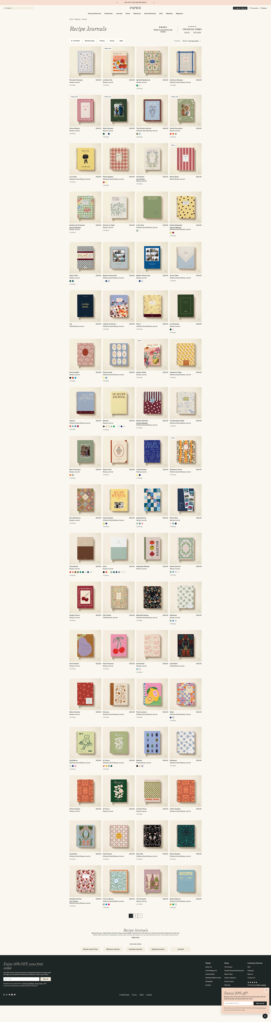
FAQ (248, 967)
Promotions (228, 967)
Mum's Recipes (75, 469)
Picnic (138, 324)
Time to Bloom (108, 899)
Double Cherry (74, 615)
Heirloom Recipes (176, 80)
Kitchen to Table (109, 225)
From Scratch (74, 663)
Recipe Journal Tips (90, 949)
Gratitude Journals (135, 949)
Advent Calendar (230, 978)
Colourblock (73, 566)
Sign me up (260, 1003)
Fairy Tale (139, 854)
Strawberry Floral (75, 899)
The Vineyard (141, 899)
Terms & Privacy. (261, 1008)
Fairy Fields (107, 615)
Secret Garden (175, 854)
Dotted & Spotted (176, 225)
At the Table (174, 275)
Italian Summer (175, 566)
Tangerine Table (176, 372)
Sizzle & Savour (175, 899)
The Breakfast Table (177, 421)
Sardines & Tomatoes (77, 225)
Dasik (172, 712)
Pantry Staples (108, 177)
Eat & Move (73, 760)
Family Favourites (176, 128)
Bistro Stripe (174, 177)
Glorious (106, 712)
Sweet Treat (107, 469)
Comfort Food (141, 809)
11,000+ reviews (260, 985)
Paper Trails (73, 275)
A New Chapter (74, 809)
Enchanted (140, 663)
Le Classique (174, 324)
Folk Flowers (107, 854)
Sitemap (227, 985)
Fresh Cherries (108, 663)
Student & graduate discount (234, 971)
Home (71, 19)
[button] (266, 990)
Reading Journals (158, 949)
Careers (208, 985)
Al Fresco (106, 760)
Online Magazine (211, 971)
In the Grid (140, 225)
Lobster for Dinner (109, 324)
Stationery (77, 19)
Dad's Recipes (108, 128)
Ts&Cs (141, 995)
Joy (70, 324)
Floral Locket (107, 372)
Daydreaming (141, 518)
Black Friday (228, 974)
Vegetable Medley (142, 566)
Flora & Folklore (75, 518)
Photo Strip (174, 518)
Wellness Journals (113, 949)
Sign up (45, 979)
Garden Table (141, 372)
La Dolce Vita (107, 80)
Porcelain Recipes (76, 80)
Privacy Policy (39, 984)
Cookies (149, 995)
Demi (105, 566)
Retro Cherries (74, 712)
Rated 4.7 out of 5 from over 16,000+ (163, 31)
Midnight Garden (142, 615)
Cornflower (140, 177)
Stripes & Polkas (142, 421)
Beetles (139, 760)
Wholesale (208, 981)
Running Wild (74, 372)
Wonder (106, 421)
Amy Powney (140, 179)
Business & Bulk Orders (213, 978)
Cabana (72, 421)
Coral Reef (173, 663)
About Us (208, 967)
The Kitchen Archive (143, 128)
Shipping (250, 971)
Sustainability (210, 974)
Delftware (173, 615)
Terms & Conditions (28, 984)
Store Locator (229, 981)
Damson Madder (75, 227)
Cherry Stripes (74, 128)
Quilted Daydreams (143, 80)
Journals (84, 19)
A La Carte (73, 177)
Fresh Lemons (141, 712)
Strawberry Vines (176, 469)
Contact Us (251, 978)
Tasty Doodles (141, 469)
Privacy (134, 995)
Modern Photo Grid (110, 275)
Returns (250, 974)
